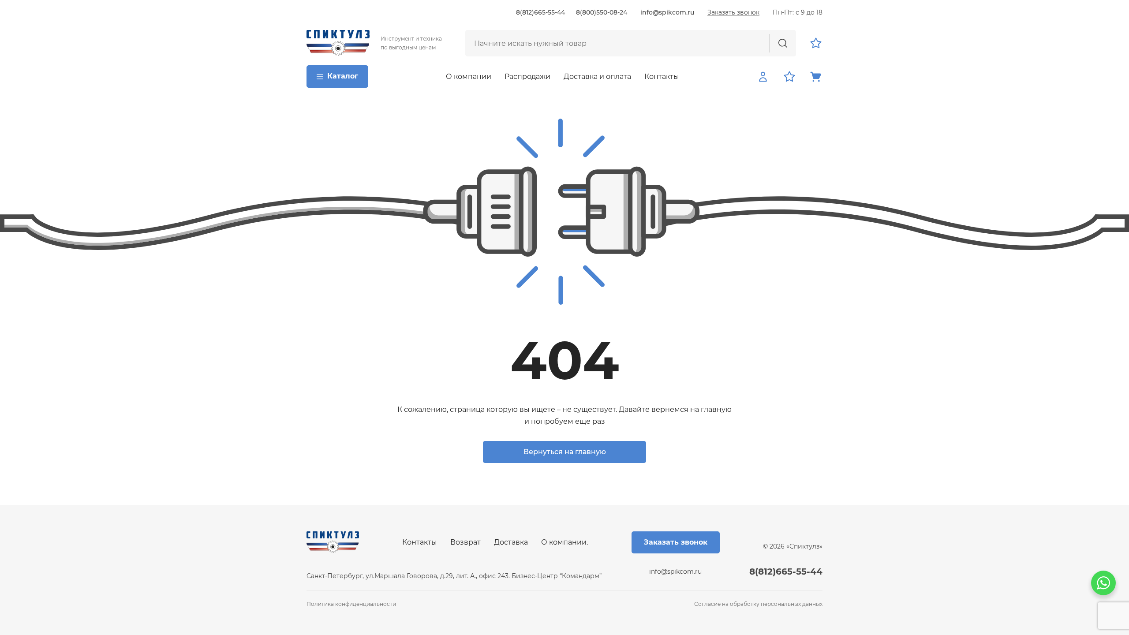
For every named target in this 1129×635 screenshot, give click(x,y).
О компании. (564, 542)
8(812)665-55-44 (540, 12)
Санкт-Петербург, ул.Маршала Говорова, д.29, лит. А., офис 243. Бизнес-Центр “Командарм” (454, 576)
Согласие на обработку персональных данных (758, 604)
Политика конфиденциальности (351, 604)
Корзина (815, 76)
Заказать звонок (733, 12)
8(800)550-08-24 (601, 12)
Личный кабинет (763, 76)
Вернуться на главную (564, 452)
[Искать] (783, 43)
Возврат (465, 542)
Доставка (511, 542)
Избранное (815, 43)
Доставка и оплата (597, 76)
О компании (468, 76)
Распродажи (527, 76)
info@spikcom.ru (667, 12)
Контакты (661, 76)
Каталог (342, 76)
